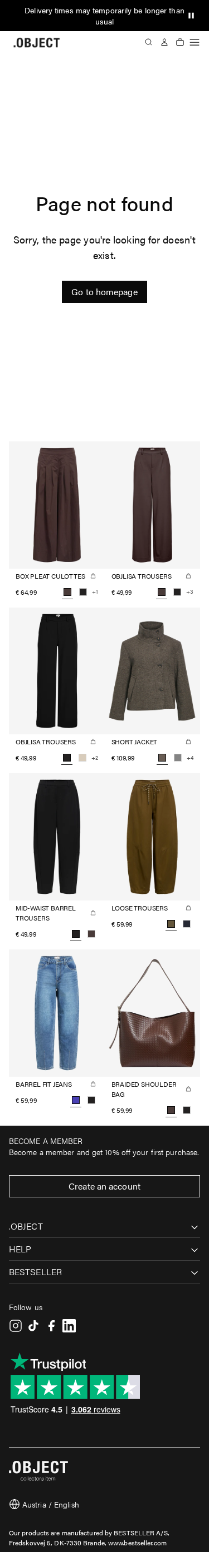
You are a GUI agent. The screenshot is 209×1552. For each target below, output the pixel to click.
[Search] (148, 42)
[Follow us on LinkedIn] (69, 1325)
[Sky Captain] (186, 924)
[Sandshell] (82, 757)
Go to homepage (104, 291)
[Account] (164, 42)
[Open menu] (194, 42)
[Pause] (191, 15)
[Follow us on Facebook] (51, 1325)
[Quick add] (93, 576)
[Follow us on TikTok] (33, 1325)
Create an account (104, 1186)
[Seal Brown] (91, 934)
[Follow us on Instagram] (15, 1325)
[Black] (83, 592)
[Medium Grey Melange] (177, 757)
